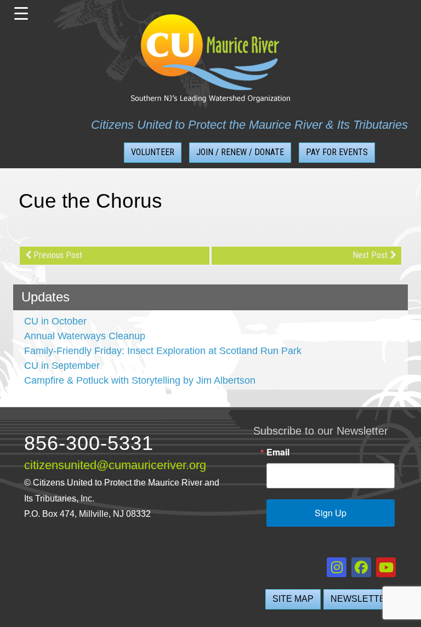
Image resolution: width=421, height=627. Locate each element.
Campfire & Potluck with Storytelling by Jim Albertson (139, 380)
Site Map (293, 598)
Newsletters (364, 598)
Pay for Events (337, 152)
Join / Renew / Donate (240, 152)
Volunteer (152, 152)
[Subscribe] (386, 567)
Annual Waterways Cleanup (84, 335)
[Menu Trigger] (21, 13)
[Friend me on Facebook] (361, 567)
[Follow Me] (336, 567)
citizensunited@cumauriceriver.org (115, 465)
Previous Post (57, 255)
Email (277, 452)
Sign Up (330, 512)
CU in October (55, 321)
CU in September (62, 365)
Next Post (370, 255)
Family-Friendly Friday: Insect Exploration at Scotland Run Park (162, 350)
